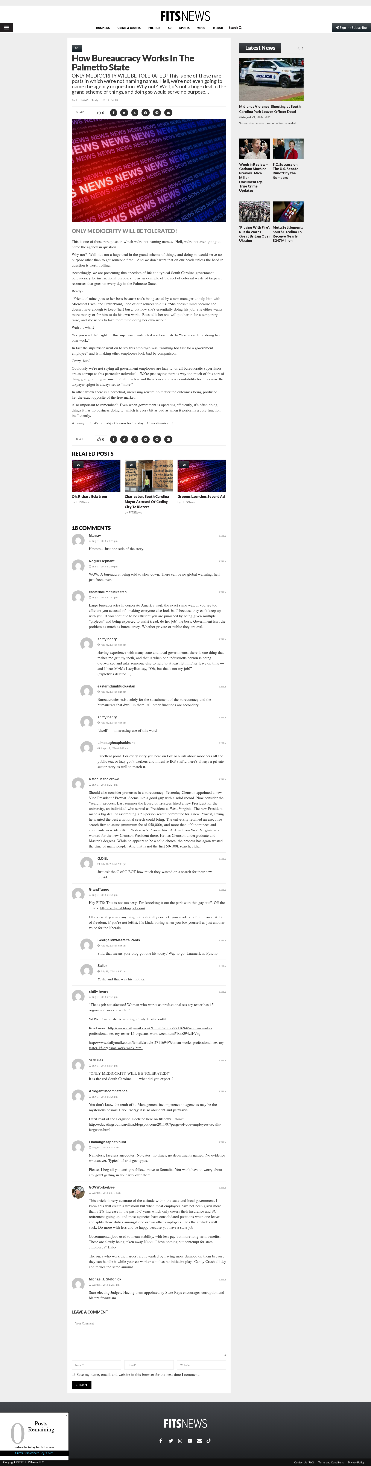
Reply (222, 536)
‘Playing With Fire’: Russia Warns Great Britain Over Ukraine (254, 233)
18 (116, 100)
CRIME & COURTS (129, 28)
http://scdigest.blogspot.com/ (122, 907)
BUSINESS (103, 28)
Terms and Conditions (331, 1462)
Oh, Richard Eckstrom (89, 496)
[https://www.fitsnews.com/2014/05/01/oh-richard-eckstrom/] (96, 476)
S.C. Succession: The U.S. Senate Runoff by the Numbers (285, 171)
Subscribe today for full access (34, 1447)
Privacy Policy (356, 1462)
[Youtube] (192, 1441)
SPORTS (184, 28)
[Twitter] (173, 1441)
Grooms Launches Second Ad (201, 496)
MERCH (218, 28)
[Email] (202, 1441)
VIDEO (201, 28)
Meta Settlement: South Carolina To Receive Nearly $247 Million (288, 233)
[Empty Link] (298, 48)
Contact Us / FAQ (304, 1462)
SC (170, 28)
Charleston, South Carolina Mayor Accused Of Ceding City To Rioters (147, 501)
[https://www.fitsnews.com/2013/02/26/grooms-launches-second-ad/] (202, 476)
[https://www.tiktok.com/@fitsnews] (209, 1441)
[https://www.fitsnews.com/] (185, 16)
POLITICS (154, 28)
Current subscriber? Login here (34, 1453)
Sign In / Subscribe (353, 27)
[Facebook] (164, 1441)
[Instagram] (183, 1441)
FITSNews (82, 100)
